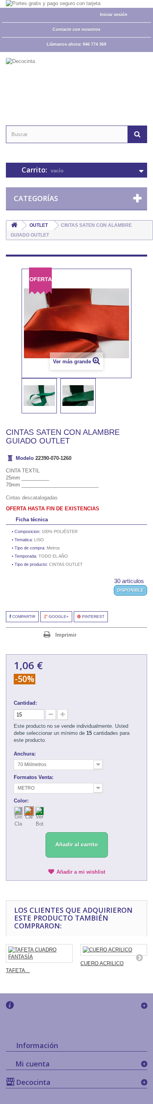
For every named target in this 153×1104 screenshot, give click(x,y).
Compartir (23, 616)
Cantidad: (25, 703)
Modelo (25, 458)
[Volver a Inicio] (14, 225)
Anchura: (25, 754)
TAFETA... (18, 970)
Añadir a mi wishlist (80, 872)
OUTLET (38, 225)
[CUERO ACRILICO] (113, 950)
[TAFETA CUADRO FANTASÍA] (39, 953)
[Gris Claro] (18, 811)
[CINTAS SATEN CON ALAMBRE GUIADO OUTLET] (39, 396)
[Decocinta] (76, 82)
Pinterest (92, 616)
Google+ (58, 616)
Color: (22, 801)
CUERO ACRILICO (102, 963)
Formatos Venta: (34, 777)
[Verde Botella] (40, 811)
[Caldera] (29, 811)
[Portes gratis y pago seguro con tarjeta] (76, 4)
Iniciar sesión (114, 14)
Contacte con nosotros (76, 29)
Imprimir (65, 635)
